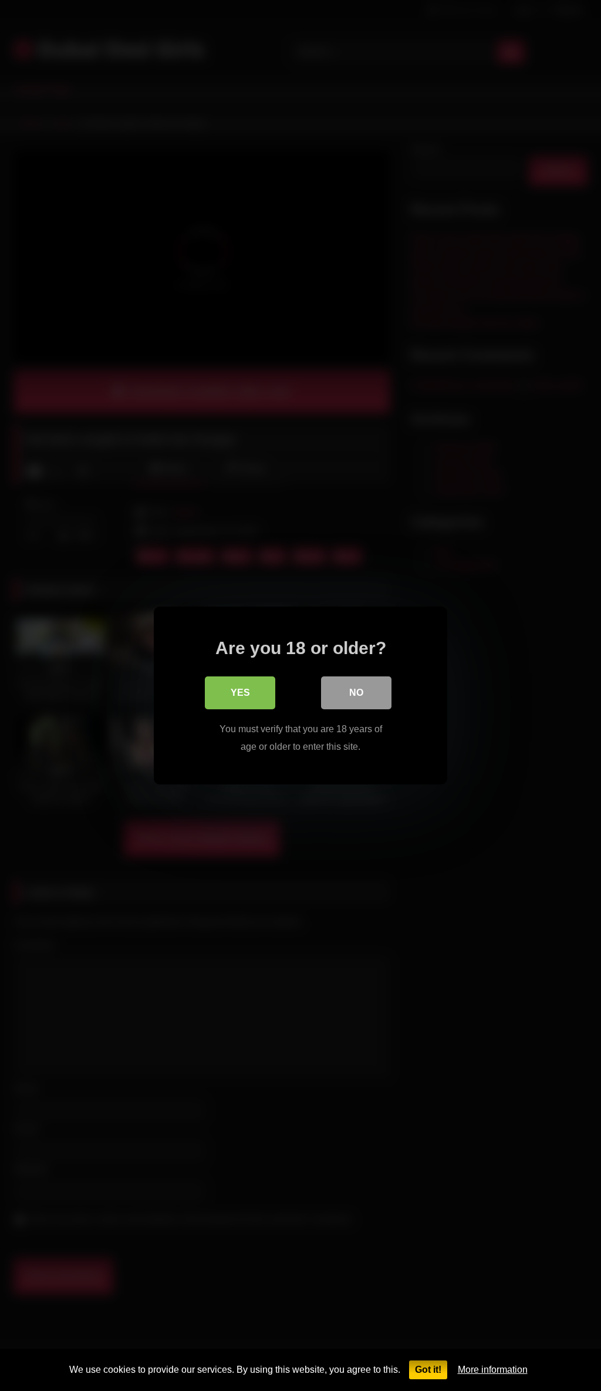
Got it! (428, 1370)
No (356, 693)
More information (493, 1370)
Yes (240, 693)
